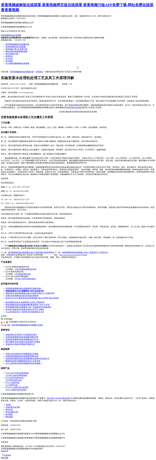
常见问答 (9, 59)
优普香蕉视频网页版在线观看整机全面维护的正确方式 (27, 358)
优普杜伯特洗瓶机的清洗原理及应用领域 (21, 296)
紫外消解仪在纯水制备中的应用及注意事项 (22, 342)
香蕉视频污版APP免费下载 (16, 49)
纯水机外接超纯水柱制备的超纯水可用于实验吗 (24, 309)
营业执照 (66, 398)
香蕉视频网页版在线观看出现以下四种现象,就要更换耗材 (31, 252)
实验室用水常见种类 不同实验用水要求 (21, 335)
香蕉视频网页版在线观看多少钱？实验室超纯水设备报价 (28, 307)
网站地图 (9, 417)
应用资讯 (9, 56)
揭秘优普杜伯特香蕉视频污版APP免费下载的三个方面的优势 (30, 293)
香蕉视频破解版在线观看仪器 (17, 44)
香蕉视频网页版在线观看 (11, 35)
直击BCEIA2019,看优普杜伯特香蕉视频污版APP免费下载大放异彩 (32, 298)
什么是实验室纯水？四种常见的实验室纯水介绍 (24, 312)
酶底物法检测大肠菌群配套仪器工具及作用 (22, 361)
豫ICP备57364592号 (55, 398)
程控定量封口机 (11, 54)
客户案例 (9, 61)
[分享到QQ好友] (7, 322)
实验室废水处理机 (74, 107)
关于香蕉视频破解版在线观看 (17, 63)
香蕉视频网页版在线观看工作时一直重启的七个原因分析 (85, 252)
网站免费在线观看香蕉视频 (16, 51)
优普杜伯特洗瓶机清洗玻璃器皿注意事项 (21, 354)
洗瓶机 (8, 405)
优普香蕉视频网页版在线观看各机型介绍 (21, 339)
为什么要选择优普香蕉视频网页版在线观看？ (23, 363)
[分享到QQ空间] (4, 322)
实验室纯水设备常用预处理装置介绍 (20, 344)
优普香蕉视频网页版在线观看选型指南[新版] (23, 288)
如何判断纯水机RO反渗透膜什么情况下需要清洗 (25, 302)
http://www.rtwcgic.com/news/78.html (73, 255)
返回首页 (4, 451)
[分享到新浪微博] (2, 322)
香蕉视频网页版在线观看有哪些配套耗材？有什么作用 (27, 305)
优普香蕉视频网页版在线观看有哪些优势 (21, 337)
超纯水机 (9, 410)
